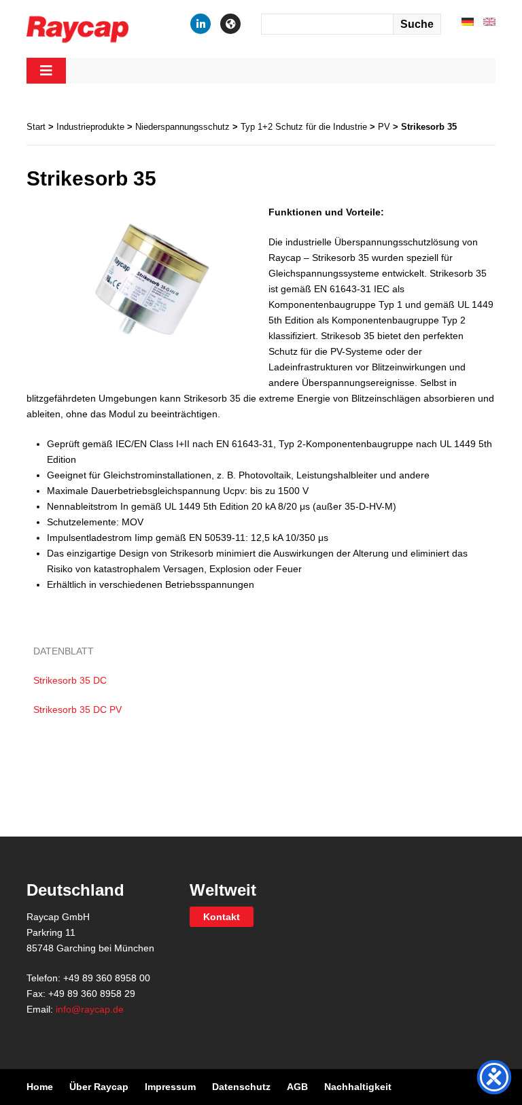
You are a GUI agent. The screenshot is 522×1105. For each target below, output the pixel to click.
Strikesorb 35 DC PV (77, 709)
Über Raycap (98, 1086)
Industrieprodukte (90, 127)
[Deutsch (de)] (468, 21)
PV (384, 127)
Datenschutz (241, 1086)
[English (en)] (489, 21)
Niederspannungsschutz (182, 127)
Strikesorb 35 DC (70, 680)
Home (40, 1086)
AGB (297, 1086)
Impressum (170, 1086)
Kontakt (221, 916)
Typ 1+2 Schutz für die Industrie (304, 127)
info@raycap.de (90, 1009)
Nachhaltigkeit (358, 1086)
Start (36, 127)
